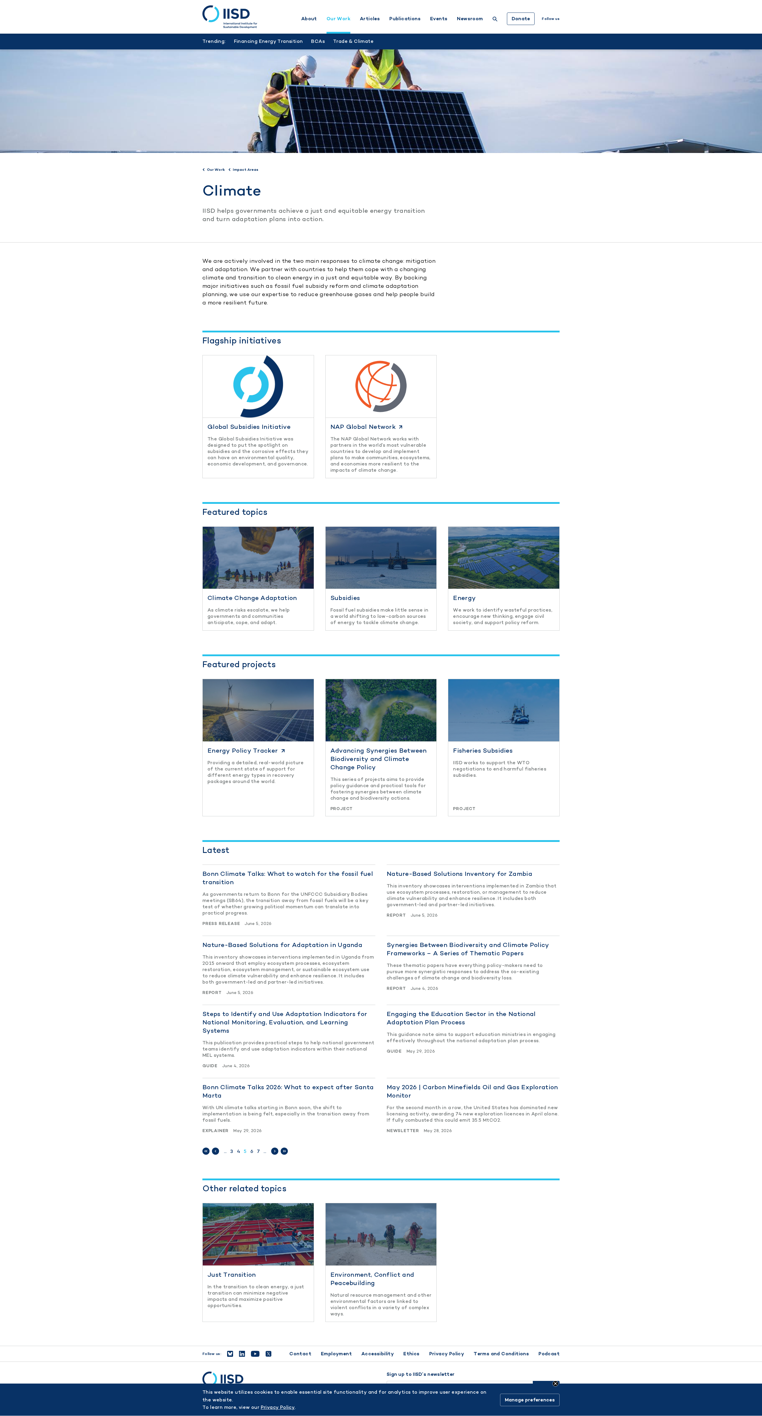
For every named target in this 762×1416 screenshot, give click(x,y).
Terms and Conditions (501, 1354)
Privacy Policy (446, 1354)
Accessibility (377, 1354)
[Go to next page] (274, 1151)
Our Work (338, 19)
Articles (370, 19)
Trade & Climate (353, 41)
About (309, 19)
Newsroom (470, 19)
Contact (300, 1354)
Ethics (411, 1354)
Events (438, 19)
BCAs (318, 41)
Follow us (551, 18)
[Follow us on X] (268, 1354)
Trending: (214, 41)
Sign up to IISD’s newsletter (421, 1374)
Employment (336, 1354)
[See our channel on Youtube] (255, 1354)
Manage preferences (530, 1400)
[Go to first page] (206, 1151)
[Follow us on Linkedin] (242, 1354)
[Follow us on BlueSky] (230, 1354)
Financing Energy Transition (268, 41)
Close (555, 1383)
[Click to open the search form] (495, 20)
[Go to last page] (284, 1151)
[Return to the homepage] (229, 17)
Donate (521, 18)
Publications (405, 19)
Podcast (549, 1354)
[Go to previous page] (215, 1151)
